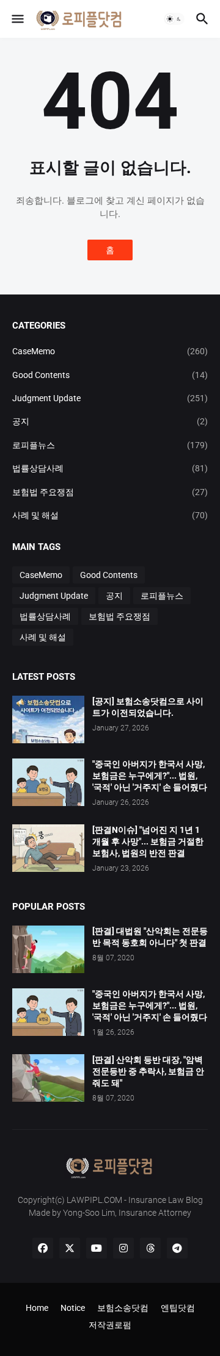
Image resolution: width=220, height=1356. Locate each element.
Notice (73, 1308)
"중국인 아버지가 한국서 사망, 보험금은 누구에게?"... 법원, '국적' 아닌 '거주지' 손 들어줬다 (149, 775)
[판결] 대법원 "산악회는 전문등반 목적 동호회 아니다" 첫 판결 (150, 936)
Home (37, 1308)
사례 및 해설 (110, 515)
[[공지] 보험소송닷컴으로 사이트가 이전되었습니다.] (48, 719)
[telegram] (177, 1248)
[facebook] (42, 1248)
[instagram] (123, 1248)
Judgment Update (110, 398)
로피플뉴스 (110, 445)
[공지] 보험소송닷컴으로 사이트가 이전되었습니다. (148, 707)
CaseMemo (110, 351)
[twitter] (69, 1248)
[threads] (150, 1248)
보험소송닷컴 (122, 1308)
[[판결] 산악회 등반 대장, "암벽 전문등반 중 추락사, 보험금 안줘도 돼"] (48, 1078)
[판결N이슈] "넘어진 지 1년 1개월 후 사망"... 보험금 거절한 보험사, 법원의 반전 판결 (148, 841)
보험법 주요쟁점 (110, 492)
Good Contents (110, 375)
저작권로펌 (110, 1325)
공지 (110, 421)
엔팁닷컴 (178, 1308)
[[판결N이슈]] (48, 848)
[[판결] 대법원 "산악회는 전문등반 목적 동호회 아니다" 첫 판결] (48, 949)
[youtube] (96, 1248)
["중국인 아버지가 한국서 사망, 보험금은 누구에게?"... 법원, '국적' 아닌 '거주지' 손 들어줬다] (48, 1012)
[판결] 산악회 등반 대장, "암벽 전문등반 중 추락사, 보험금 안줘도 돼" (148, 1071)
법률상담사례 (110, 468)
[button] (17, 19)
